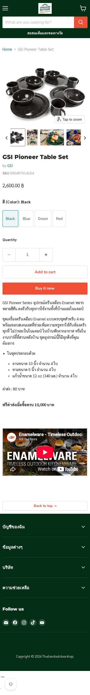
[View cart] (83, 8)
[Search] (81, 22)
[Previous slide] (6, 137)
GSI (10, 165)
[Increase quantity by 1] (46, 254)
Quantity (9, 239)
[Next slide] (85, 137)
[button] (14, 137)
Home (7, 49)
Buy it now (45, 288)
